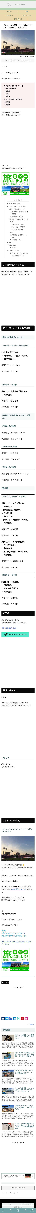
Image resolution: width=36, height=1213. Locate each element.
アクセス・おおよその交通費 (17, 206)
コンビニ (15, 248)
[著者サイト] (3, 1018)
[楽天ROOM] (26, 1018)
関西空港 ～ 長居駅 (17, 240)
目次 (15, 200)
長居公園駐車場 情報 (8, 628)
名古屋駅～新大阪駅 (19, 227)
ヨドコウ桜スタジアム (15, 203)
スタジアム (6, 982)
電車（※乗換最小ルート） (18, 209)
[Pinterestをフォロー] (22, 1018)
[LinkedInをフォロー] (14, 1018)
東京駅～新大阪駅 (18, 224)
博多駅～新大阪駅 (18, 229)
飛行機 (12, 232)
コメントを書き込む (18, 1187)
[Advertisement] (18, 1001)
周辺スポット (12, 245)
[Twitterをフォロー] (6, 1018)
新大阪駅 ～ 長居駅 (17, 216)
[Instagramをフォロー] (10, 1018)
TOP (9, 1204)
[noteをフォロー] (18, 1018)
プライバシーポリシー (26, 1204)
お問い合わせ (18, 1207)
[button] (32, 747)
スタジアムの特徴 (14, 250)
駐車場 (10, 242)
